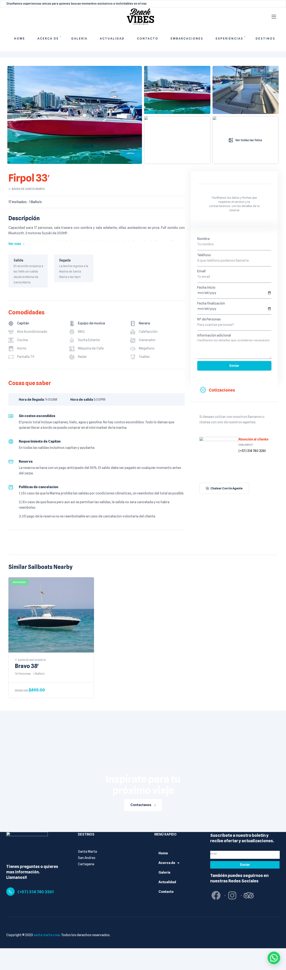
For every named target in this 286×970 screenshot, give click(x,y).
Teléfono (204, 255)
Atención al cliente (253, 439)
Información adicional (214, 335)
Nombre (203, 239)
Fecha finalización (211, 303)
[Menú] (274, 16)
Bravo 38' (27, 666)
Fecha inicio (206, 287)
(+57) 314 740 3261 (36, 891)
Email (201, 271)
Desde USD (21, 690)
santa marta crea (46, 935)
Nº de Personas (209, 319)
